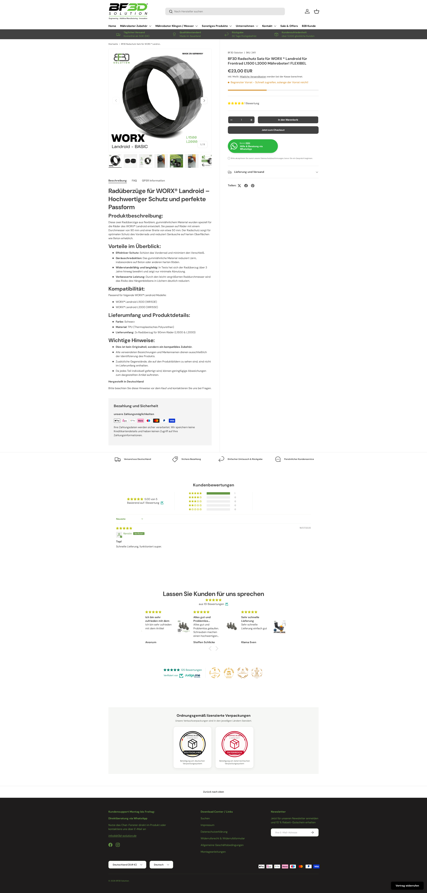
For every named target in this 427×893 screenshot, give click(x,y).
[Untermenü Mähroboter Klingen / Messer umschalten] (196, 26)
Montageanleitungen (213, 851)
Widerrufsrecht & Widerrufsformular (223, 838)
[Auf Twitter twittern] (239, 185)
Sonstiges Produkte (215, 26)
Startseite (113, 44)
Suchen (205, 818)
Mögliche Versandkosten (253, 76)
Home (112, 26)
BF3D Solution (235, 52)
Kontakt (267, 26)
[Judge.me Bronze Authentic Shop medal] (243, 672)
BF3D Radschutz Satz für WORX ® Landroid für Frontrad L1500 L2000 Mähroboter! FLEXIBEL (141, 44)
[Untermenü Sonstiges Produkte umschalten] (231, 26)
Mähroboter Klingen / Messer (174, 26)
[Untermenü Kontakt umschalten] (275, 26)
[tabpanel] (160, 288)
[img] (124, 528)
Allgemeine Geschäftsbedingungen (222, 845)
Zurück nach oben (213, 791)
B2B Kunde (309, 26)
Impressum (207, 825)
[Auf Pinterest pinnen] (252, 185)
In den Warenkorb (288, 119)
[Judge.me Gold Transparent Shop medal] (214, 672)
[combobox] (225, 11)
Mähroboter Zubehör (133, 26)
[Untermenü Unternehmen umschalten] (257, 26)
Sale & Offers (289, 26)
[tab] (117, 180)
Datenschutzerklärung (214, 831)
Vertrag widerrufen (407, 885)
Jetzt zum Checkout (273, 130)
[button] (316, 11)
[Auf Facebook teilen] (246, 185)
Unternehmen (245, 26)
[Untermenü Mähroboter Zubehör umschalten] (150, 26)
